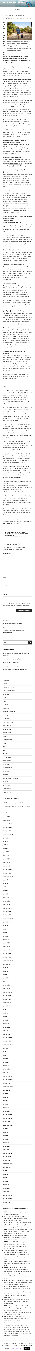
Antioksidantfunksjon (13, 532)
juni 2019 (5, 1097)
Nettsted (5, 594)
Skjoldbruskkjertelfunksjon (15, 537)
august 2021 (6, 1006)
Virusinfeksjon (7, 792)
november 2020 (7, 1037)
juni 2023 (5, 929)
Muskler (5, 753)
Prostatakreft (7, 760)
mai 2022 (5, 974)
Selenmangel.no (14, 2)
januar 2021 (6, 1030)
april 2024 (6, 894)
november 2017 (7, 1156)
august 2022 (6, 964)
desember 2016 (7, 1195)
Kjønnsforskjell (7, 739)
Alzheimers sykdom (8, 687)
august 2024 (6, 880)
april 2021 (5, 1020)
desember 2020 (7, 1034)
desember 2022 (7, 950)
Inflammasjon (7, 732)
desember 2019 (7, 1076)
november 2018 (7, 1118)
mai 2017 (5, 1177)
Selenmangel (9, 535)
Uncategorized (7, 788)
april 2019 (5, 1104)
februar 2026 (7, 817)
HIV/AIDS (5, 715)
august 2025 (6, 838)
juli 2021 (5, 1009)
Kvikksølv (5, 746)
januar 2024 (6, 904)
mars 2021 (6, 1023)
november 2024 (7, 869)
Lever (4, 750)
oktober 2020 (7, 1041)
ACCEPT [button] (27, 1348)
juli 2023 (5, 925)
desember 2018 (7, 1114)
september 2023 (8, 918)
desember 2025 (7, 824)
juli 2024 (5, 883)
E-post (5, 586)
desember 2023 (7, 908)
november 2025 (7, 827)
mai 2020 (5, 1058)
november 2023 (7, 911)
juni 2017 (5, 1174)
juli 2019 (5, 1093)
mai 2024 (5, 890)
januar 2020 (6, 1072)
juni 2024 (5, 887)
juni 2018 (5, 1132)
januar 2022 (6, 988)
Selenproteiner (7, 767)
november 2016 (7, 1198)
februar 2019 (6, 1111)
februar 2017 (6, 1188)
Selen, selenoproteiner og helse (12, 659)
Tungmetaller (7, 785)
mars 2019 (6, 1107)
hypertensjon (7, 725)
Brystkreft (6, 694)
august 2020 (6, 1048)
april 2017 (5, 1181)
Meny (18, 9)
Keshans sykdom (23, 151)
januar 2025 (6, 862)
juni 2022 (5, 971)
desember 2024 (7, 866)
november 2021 (7, 995)
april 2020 (6, 1062)
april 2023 (6, 936)
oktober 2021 (7, 999)
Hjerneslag (6, 718)
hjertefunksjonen (19, 180)
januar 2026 (6, 820)
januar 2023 (6, 946)
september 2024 (8, 876)
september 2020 (8, 1044)
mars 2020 (6, 1065)
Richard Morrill (18, 15)
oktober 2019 (7, 1083)
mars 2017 (6, 1184)
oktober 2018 (7, 1121)
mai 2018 (5, 1135)
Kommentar (7, 553)
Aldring (5, 683)
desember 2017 (7, 1153)
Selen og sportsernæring (10, 666)
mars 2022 (6, 981)
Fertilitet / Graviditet (9, 711)
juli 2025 (5, 841)
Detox (4, 701)
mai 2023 (5, 932)
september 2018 (8, 1125)
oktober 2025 (7, 831)
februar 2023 (7, 943)
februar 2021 (6, 1027)
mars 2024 (6, 897)
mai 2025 (5, 848)
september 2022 (8, 960)
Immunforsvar (19, 533)
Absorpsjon (6, 680)
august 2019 (6, 1090)
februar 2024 (7, 901)
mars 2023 (6, 939)
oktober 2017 (7, 1160)
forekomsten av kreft (15, 163)
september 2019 (8, 1086)
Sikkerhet (5, 774)
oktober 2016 (7, 1202)
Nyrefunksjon (7, 757)
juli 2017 (5, 1170)
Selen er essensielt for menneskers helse (15, 669)
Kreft (27, 533)
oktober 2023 (7, 915)
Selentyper (6, 771)
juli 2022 (5, 967)
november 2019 (7, 1079)
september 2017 (7, 1163)
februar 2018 (6, 1146)
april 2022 (6, 978)
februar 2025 (7, 859)
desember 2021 (7, 992)
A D (4, 803)
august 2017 (6, 1167)
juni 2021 (5, 1013)
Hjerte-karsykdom (8, 722)
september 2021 (7, 1002)
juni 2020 (5, 1055)
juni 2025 (5, 845)
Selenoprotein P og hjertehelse (12, 662)
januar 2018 (6, 1149)
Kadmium (5, 736)
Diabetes (5, 704)
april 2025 (6, 852)
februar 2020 (7, 1069)
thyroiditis (15, 210)
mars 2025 (6, 855)
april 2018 (5, 1139)
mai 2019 (5, 1100)
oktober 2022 (7, 957)
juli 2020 (5, 1051)
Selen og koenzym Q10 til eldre (15, 803)
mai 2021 (5, 1016)
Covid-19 (5, 697)
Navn (5, 577)
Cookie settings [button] (16, 1348)
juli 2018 (5, 1128)
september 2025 (8, 834)
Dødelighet (6, 708)
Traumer (5, 781)
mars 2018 (6, 1142)
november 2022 (7, 953)
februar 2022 (6, 985)
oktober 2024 (7, 873)
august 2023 (6, 922)
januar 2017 (6, 1191)
